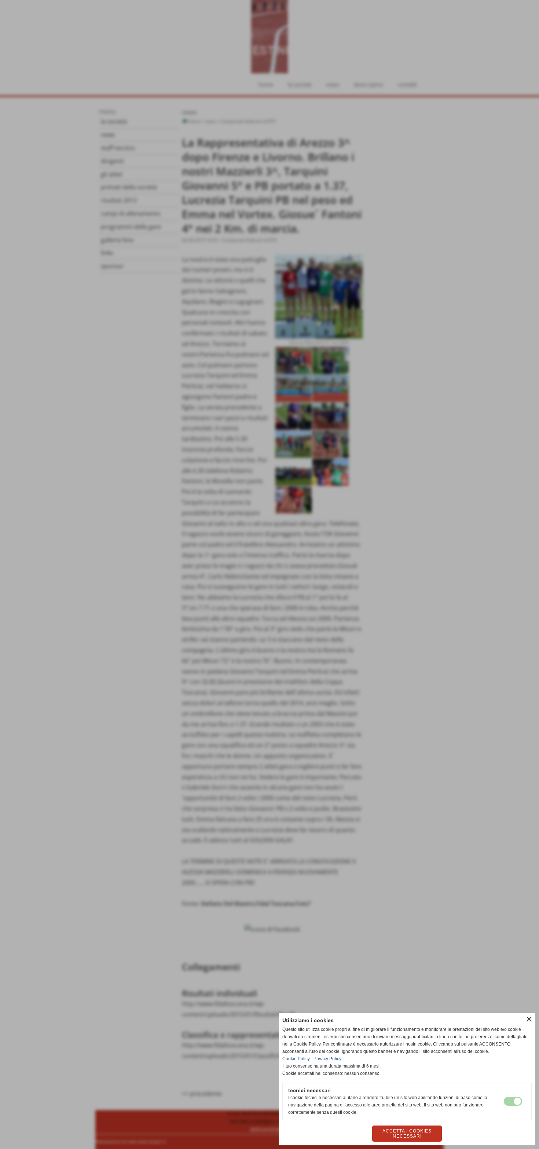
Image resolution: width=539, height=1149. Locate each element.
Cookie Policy (296, 1058)
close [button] (529, 1019)
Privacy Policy (327, 1058)
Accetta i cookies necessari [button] (407, 1133)
